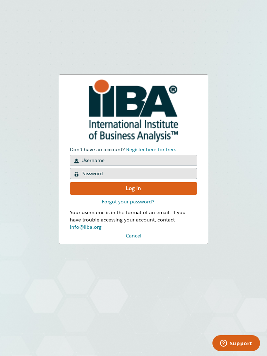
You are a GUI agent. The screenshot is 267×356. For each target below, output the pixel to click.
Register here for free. (151, 149)
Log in (133, 188)
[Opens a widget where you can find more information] (236, 344)
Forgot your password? (128, 202)
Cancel (133, 236)
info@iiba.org (86, 227)
